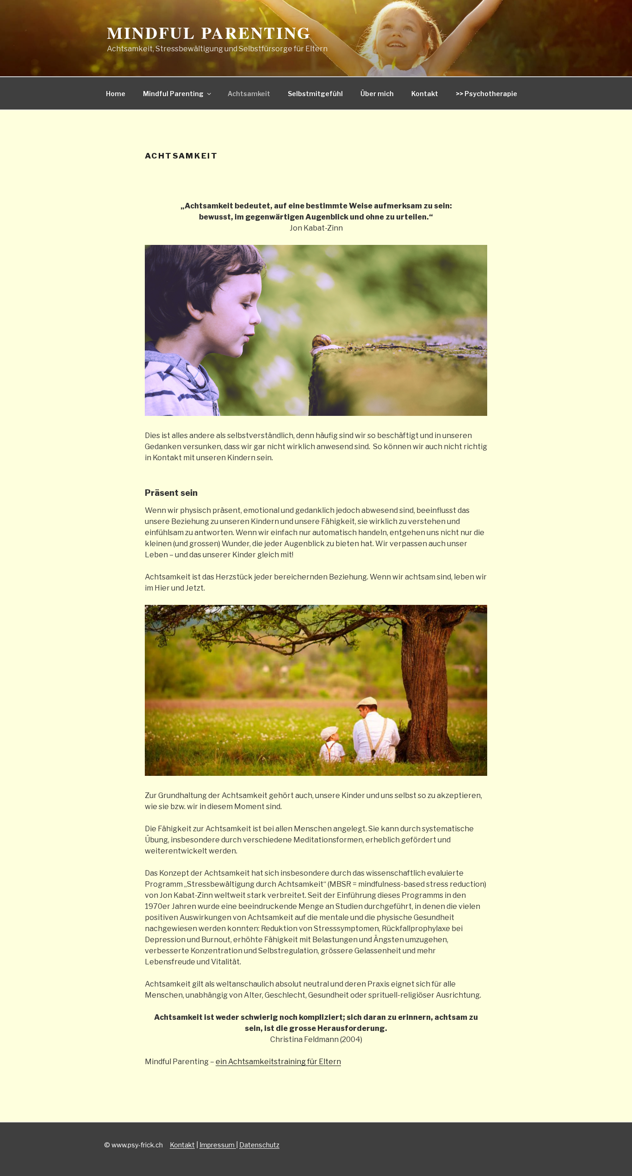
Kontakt (424, 93)
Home (115, 93)
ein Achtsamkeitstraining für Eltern (278, 1061)
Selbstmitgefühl (315, 93)
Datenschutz (259, 1145)
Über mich (377, 93)
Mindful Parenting (209, 32)
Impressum (217, 1145)
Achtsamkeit (249, 93)
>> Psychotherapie (486, 93)
